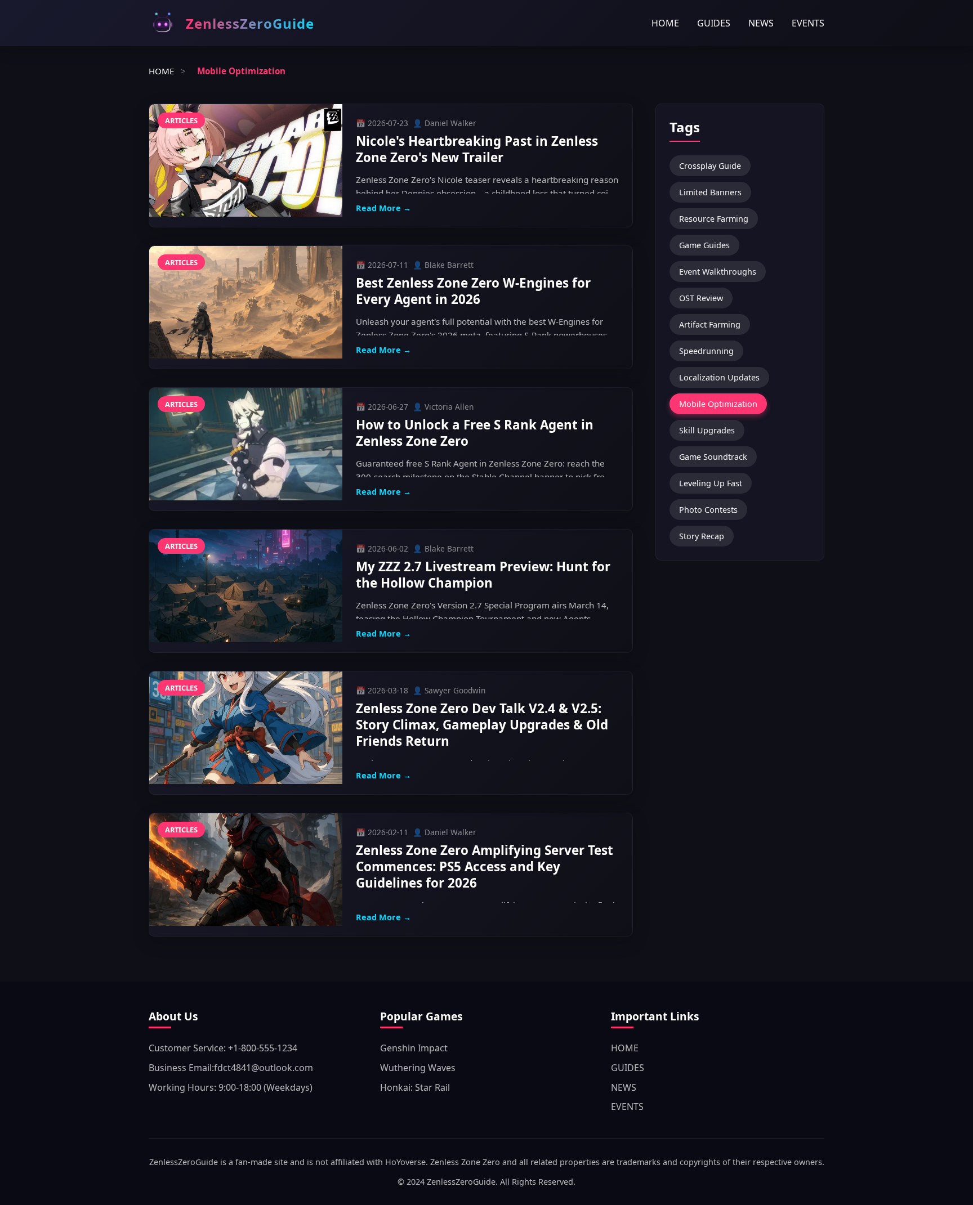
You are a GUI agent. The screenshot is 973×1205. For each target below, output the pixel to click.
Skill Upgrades (707, 430)
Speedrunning (706, 351)
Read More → (383, 208)
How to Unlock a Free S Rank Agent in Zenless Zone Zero (474, 433)
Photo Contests (708, 509)
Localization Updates (719, 377)
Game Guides (704, 245)
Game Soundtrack (713, 456)
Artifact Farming (709, 324)
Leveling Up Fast (710, 483)
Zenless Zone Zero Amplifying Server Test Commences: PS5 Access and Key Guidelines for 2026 (484, 866)
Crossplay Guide (710, 165)
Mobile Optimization (718, 403)
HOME (665, 23)
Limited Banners (710, 192)
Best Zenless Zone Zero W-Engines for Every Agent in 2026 (473, 291)
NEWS (761, 23)
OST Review (701, 298)
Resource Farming (713, 218)
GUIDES (713, 23)
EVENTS (808, 23)
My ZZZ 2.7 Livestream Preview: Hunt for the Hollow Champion (483, 575)
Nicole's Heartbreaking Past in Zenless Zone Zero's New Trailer (477, 149)
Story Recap (701, 536)
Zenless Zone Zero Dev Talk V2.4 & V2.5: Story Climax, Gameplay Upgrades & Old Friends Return (482, 725)
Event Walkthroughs (717, 271)
